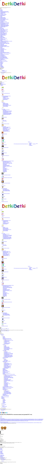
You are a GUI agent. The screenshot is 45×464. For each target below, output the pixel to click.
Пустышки (25, 419)
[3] (22, 432)
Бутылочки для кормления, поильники (12, 420)
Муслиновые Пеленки (29, 419)
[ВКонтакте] (0, 412)
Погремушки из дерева (10, 422)
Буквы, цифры (5, 351)
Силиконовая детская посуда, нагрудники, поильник (10, 375)
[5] (22, 433)
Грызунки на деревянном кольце (4, 422)
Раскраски (30, 420)
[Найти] (0, 82)
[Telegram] (7, 412)
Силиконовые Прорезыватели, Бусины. (8, 340)
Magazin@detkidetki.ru (3, 409)
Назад (5, 339)
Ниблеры (40, 419)
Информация (1, 453)
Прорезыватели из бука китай (16, 422)
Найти (1, 463)
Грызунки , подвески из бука (34, 422)
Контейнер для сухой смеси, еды (35, 419)
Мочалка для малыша (15, 419)
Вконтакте (3, 73)
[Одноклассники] (1, 412)
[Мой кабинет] (0, 331)
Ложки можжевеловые (22, 422)
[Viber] (4, 412)
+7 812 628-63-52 (2, 67)
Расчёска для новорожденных (20, 419)
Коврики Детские (11, 419)
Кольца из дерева (39, 422)
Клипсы (5, 345)
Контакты (1, 452)
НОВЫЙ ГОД (4, 419)
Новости (1, 451)
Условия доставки (2, 455)
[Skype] (6, 412)
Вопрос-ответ (1, 456)
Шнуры (5, 359)
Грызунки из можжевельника (28, 422)
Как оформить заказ (2, 457)
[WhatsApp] (5, 412)
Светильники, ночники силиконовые (35, 420)
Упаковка (7, 419)
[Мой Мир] (2, 412)
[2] (22, 431)
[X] (3, 412)
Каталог (1, 448)
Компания (4, 399)
